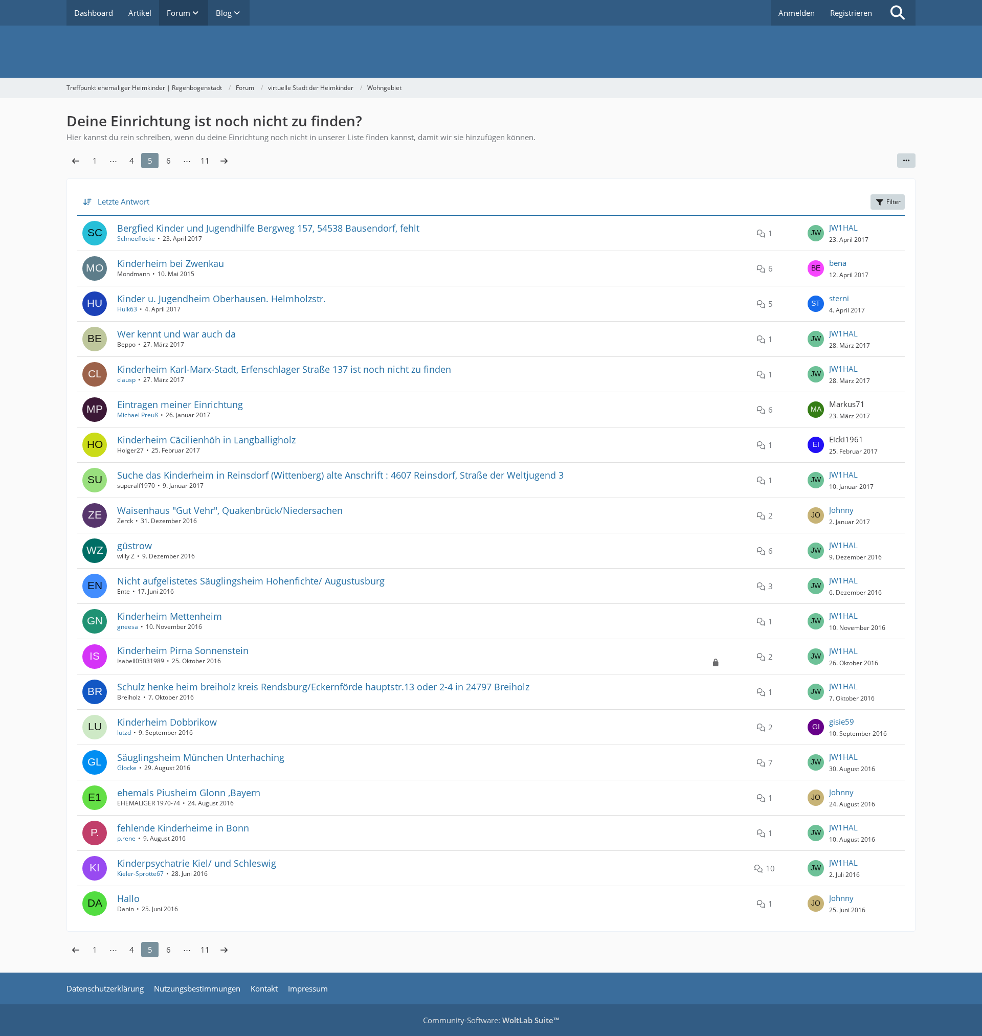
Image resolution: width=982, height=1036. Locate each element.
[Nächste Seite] (224, 160)
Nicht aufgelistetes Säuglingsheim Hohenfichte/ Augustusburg (251, 581)
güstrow (134, 545)
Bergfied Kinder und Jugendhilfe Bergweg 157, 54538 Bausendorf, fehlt (268, 228)
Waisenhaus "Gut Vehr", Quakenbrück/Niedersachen (230, 510)
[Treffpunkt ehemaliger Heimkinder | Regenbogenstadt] (491, 51)
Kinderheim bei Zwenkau (170, 263)
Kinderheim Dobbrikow (167, 722)
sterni (839, 298)
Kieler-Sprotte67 (140, 873)
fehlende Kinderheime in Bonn (183, 828)
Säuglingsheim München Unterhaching (200, 757)
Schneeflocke (136, 238)
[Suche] (898, 13)
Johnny (841, 510)
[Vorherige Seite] (75, 160)
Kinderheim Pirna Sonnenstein (183, 650)
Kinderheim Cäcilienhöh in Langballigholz (206, 440)
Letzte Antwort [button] (123, 201)
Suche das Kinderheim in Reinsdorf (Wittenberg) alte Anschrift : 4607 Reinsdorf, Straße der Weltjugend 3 (340, 475)
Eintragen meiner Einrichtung (180, 404)
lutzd (124, 732)
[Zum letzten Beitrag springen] (816, 233)
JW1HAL (843, 227)
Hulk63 (127, 309)
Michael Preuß (137, 415)
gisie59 (841, 721)
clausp (126, 379)
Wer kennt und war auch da (176, 334)
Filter (893, 201)
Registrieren (851, 13)
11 (205, 160)
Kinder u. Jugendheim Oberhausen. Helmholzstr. (221, 298)
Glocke (127, 767)
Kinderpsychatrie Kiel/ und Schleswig (196, 863)
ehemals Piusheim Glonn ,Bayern (188, 792)
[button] (906, 160)
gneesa (127, 626)
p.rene (126, 838)
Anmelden (796, 13)
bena (837, 263)
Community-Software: (491, 1020)
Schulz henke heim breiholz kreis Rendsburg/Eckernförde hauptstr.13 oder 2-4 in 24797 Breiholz (323, 687)
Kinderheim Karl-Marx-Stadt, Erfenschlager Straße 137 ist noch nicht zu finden (284, 369)
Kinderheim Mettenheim (169, 616)
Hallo (128, 898)
